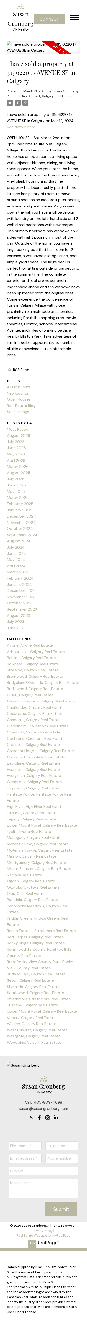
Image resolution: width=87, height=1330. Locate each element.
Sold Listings (18, 411)
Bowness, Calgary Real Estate (33, 664)
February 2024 (20, 578)
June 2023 (16, 627)
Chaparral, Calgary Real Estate (34, 719)
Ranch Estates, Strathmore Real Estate (41, 930)
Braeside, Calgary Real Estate (32, 670)
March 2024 (18, 571)
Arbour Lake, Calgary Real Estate (36, 651)
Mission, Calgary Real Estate (31, 856)
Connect (49, 19)
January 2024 (19, 584)
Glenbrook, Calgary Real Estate (34, 781)
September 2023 (22, 609)
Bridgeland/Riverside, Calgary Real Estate (43, 682)
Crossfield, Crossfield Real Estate (36, 757)
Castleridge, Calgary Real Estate (35, 707)
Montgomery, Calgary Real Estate (36, 862)
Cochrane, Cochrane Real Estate (36, 738)
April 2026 (16, 460)
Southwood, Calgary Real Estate (35, 992)
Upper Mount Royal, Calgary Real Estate (42, 1011)
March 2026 (18, 466)
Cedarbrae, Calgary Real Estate (34, 713)
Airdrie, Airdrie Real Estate (30, 645)
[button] (49, 19)
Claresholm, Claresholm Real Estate (38, 726)
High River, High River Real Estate (35, 806)
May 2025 (16, 491)
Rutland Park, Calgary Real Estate (36, 974)
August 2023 (18, 615)
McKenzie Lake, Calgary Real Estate (38, 843)
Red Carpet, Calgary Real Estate (47, 96)
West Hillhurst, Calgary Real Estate (37, 1030)
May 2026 (16, 454)
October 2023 (19, 602)
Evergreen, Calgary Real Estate (34, 775)
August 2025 (18, 472)
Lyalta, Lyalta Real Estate (29, 831)
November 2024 (21, 522)
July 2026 (15, 441)
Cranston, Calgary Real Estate (33, 744)
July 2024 (16, 547)
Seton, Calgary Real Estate (30, 980)
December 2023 (21, 590)
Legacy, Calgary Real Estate (31, 819)
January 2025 (19, 509)
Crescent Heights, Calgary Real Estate (40, 750)
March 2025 (18, 497)
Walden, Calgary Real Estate (31, 1023)
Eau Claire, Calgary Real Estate (34, 763)
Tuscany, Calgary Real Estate (32, 1005)
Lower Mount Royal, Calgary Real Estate (42, 825)
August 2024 (18, 540)
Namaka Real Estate (24, 874)
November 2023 (21, 596)
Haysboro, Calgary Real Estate (34, 788)
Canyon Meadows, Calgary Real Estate (41, 701)
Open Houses (19, 399)
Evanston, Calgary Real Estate (33, 769)
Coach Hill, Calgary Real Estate (33, 732)
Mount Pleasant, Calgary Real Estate (39, 868)
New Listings (18, 393)
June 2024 (16, 553)
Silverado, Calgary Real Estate (33, 986)
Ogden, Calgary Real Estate (31, 881)
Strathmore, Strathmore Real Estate (39, 999)
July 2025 (15, 478)
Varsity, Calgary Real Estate (31, 1017)
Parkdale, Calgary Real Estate (32, 899)
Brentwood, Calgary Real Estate (35, 676)
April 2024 (16, 565)
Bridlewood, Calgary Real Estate (35, 688)
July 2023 (15, 621)
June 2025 (16, 485)
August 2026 (18, 435)
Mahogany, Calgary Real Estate (34, 837)
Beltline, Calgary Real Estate (31, 657)
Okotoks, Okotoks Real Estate (33, 887)
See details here (21, 126)
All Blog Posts (19, 387)
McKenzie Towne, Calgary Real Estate (39, 850)
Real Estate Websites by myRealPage (43, 1236)
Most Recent (18, 429)
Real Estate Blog (21, 405)
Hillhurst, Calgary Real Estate (32, 812)
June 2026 (16, 447)
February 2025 (20, 503)
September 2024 (22, 534)
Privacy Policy (43, 1231)
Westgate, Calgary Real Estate (34, 1036)
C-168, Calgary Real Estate (30, 695)
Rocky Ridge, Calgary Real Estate (36, 943)
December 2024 (21, 516)
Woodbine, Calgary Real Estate (34, 1042)
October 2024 (20, 528)
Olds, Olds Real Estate (26, 893)
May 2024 (16, 559)
